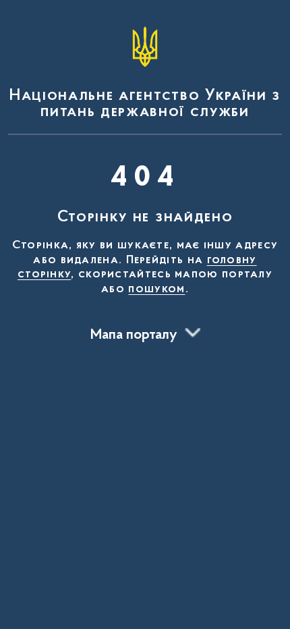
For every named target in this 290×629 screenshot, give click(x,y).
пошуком (156, 289)
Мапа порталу (133, 335)
